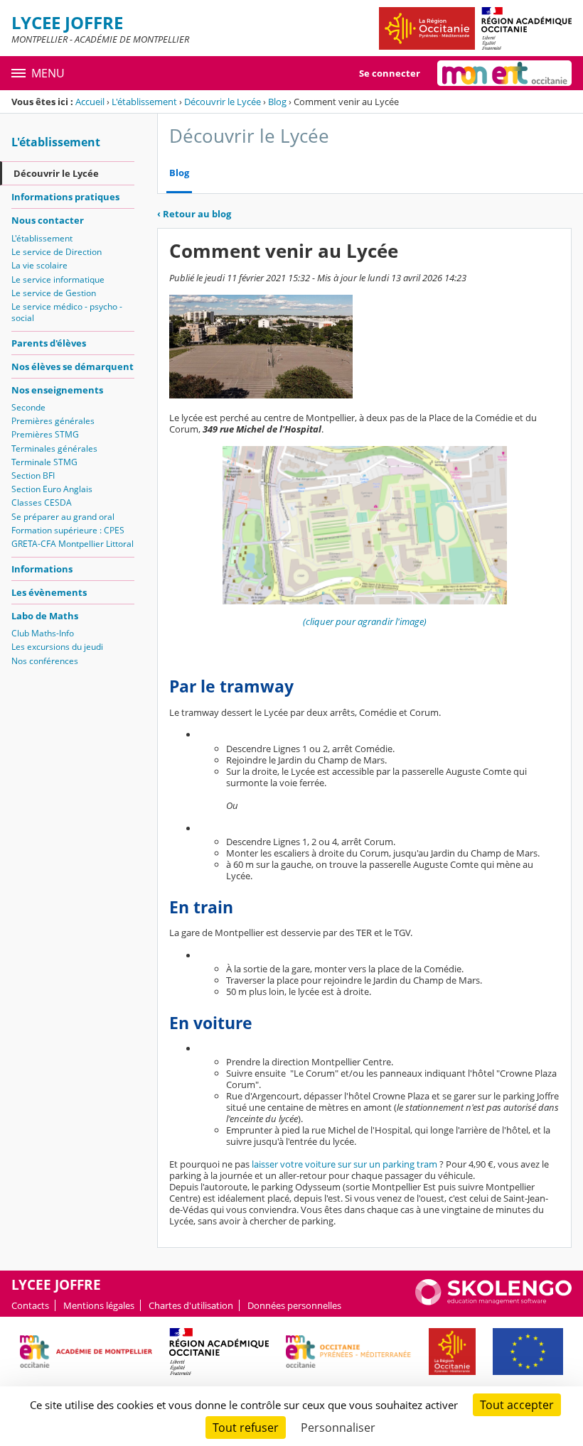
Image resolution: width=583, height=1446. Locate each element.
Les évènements (49, 592)
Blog (277, 101)
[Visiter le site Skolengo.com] (493, 1301)
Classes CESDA (41, 502)
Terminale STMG (44, 462)
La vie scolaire (39, 265)
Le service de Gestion (53, 293)
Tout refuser (246, 1427)
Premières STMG (45, 434)
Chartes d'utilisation (191, 1305)
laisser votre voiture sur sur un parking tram (344, 1164)
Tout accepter (517, 1405)
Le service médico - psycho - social (66, 312)
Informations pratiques (65, 196)
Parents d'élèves (48, 343)
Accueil (90, 101)
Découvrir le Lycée (222, 101)
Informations (42, 568)
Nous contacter (47, 220)
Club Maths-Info (42, 633)
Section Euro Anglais (51, 489)
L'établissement (144, 101)
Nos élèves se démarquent (72, 366)
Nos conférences (44, 661)
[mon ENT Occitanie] (504, 73)
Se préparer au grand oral (62, 517)
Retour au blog (194, 213)
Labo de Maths (44, 615)
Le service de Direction (56, 252)
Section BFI (33, 475)
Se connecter (389, 73)
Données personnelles (294, 1305)
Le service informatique (58, 279)
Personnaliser (338, 1427)
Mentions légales (98, 1305)
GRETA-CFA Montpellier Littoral (72, 544)
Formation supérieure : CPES (67, 530)
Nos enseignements (57, 390)
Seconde (28, 407)
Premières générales (53, 421)
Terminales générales (54, 448)
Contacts (30, 1305)
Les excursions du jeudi (57, 647)
